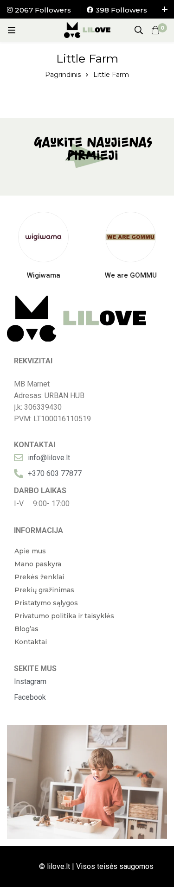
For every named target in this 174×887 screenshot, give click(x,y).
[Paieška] (138, 30)
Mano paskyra (37, 564)
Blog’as (26, 629)
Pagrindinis (63, 74)
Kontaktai (30, 642)
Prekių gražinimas (44, 590)
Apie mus (30, 551)
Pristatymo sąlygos (46, 603)
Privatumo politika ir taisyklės (64, 616)
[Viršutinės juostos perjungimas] (164, 9)
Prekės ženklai (39, 577)
